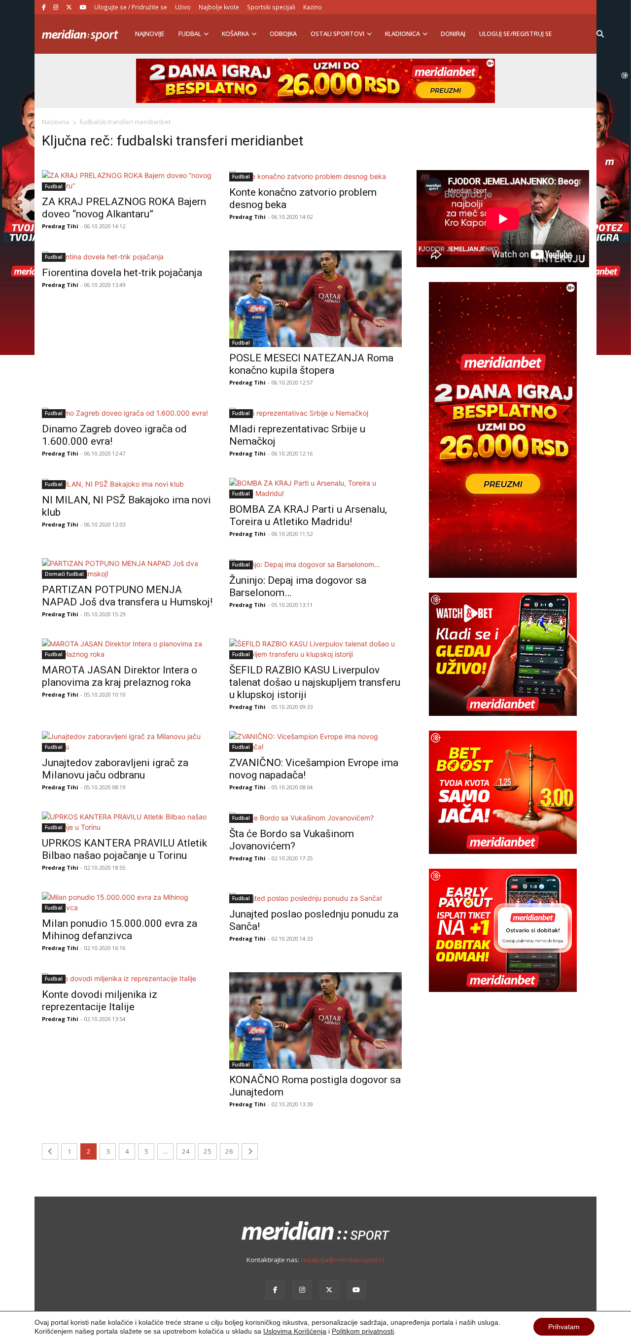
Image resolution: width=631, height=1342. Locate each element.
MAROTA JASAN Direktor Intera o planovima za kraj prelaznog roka (119, 676)
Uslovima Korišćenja (294, 1331)
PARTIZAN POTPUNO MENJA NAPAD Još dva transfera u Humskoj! (127, 596)
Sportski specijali (271, 7)
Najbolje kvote (219, 7)
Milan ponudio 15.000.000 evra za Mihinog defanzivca (119, 930)
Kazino (312, 7)
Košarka (235, 34)
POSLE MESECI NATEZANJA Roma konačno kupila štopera (311, 364)
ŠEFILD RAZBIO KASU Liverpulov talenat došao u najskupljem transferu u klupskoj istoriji (314, 682)
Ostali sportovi (337, 34)
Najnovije (150, 34)
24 (186, 1151)
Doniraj (453, 34)
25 (207, 1151)
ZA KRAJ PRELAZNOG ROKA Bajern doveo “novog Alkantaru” (124, 208)
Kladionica (402, 34)
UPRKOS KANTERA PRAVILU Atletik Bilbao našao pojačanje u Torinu (124, 849)
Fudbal (189, 34)
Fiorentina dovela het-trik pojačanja (122, 273)
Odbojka (283, 34)
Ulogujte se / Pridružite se (130, 7)
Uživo (183, 7)
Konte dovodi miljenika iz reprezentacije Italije (99, 1001)
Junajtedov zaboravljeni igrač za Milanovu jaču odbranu (115, 769)
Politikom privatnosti (363, 1331)
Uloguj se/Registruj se (515, 34)
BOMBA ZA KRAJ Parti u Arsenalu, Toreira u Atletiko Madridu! (308, 515)
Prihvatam (564, 1327)
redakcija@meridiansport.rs (343, 1259)
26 (229, 1151)
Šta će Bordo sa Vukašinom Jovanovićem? (291, 840)
